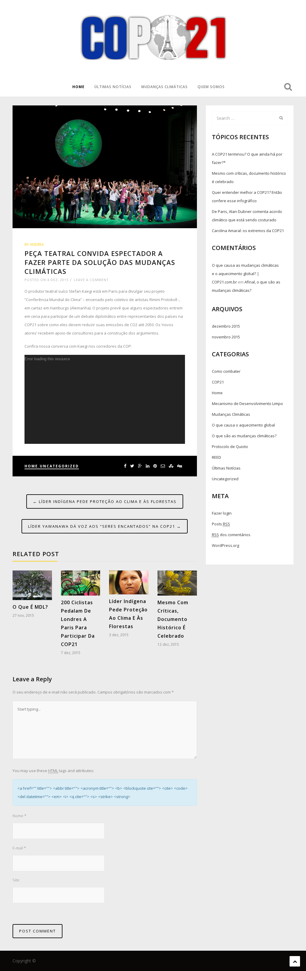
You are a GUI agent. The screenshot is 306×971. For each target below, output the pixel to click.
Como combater (226, 371)
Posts (221, 524)
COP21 (218, 382)
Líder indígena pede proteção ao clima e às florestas (105, 501)
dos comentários (231, 534)
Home (78, 86)
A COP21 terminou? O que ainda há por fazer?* (247, 158)
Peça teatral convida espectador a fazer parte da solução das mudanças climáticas (100, 262)
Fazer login (222, 513)
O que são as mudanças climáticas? (244, 435)
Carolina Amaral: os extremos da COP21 (248, 230)
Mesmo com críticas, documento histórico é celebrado (172, 619)
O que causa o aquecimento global (243, 425)
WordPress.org (225, 545)
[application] (105, 399)
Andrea (37, 244)
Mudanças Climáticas (164, 86)
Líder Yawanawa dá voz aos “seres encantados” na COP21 (104, 526)
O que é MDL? (30, 607)
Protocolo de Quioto (230, 446)
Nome (19, 815)
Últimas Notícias (112, 86)
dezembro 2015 (226, 326)
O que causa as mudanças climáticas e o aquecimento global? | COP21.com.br (245, 274)
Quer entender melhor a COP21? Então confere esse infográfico (247, 196)
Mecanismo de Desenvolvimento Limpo (247, 403)
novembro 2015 (226, 337)
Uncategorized (59, 466)
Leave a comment (91, 279)
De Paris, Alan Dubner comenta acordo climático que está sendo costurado (247, 216)
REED (216, 457)
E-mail (19, 848)
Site (16, 880)
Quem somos (211, 86)
